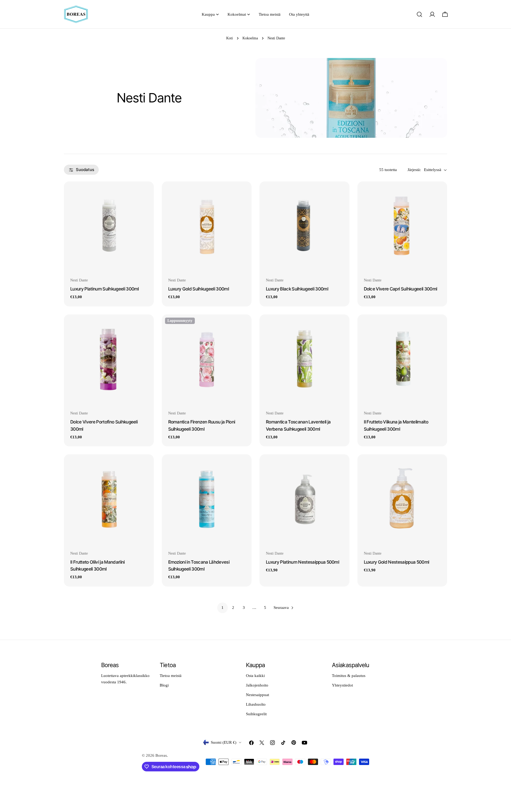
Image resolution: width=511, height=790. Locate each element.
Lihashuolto (256, 704)
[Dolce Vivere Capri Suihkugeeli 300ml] (402, 226)
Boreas (161, 755)
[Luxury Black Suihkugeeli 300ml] (304, 226)
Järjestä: (414, 170)
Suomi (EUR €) (223, 742)
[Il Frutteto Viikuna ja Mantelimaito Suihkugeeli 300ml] (402, 359)
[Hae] (419, 14)
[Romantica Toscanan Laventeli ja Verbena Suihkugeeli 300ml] (304, 359)
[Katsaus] (146, 193)
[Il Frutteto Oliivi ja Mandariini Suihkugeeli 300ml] (109, 499)
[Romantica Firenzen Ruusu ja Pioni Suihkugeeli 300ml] (207, 359)
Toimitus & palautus (348, 675)
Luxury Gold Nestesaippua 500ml (396, 562)
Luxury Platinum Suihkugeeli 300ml (104, 289)
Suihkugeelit (256, 714)
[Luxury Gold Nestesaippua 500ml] (402, 499)
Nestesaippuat (257, 695)
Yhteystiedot (342, 685)
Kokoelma (250, 38)
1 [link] (222, 607)
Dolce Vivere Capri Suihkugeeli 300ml (400, 289)
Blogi (164, 685)
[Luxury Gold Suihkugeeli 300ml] (207, 226)
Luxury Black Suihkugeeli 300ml (297, 289)
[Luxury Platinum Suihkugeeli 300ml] (109, 226)
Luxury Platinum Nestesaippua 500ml (302, 562)
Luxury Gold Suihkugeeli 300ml (198, 289)
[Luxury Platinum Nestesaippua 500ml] (304, 499)
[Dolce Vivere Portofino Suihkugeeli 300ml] (109, 359)
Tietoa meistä (171, 675)
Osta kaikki (255, 675)
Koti (229, 38)
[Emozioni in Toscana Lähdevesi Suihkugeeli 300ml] (207, 499)
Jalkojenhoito (257, 685)
